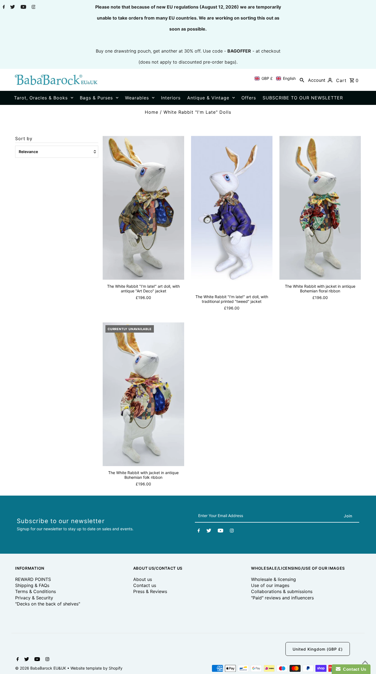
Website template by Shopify (96, 668)
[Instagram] (33, 7)
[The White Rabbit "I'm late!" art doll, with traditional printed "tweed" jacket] (232, 213)
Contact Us (353, 669)
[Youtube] (22, 7)
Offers (248, 97)
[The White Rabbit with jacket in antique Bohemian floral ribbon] (320, 207)
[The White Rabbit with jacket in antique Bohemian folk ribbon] (143, 394)
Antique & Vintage (208, 97)
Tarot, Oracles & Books (41, 97)
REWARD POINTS (33, 579)
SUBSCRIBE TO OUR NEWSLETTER (303, 97)
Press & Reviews (150, 591)
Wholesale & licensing (273, 579)
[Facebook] (3, 7)
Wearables (137, 97)
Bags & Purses (96, 97)
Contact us (144, 585)
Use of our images (270, 585)
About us (142, 579)
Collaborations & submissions (281, 591)
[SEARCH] (302, 80)
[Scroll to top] (364, 662)
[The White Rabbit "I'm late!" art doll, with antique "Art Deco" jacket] (143, 207)
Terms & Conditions (35, 591)
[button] (275, 78)
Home (151, 112)
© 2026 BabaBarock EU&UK (41, 668)
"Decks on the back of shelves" (47, 604)
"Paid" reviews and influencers (282, 597)
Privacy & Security (34, 597)
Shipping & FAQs (32, 585)
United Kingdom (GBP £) (318, 649)
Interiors (171, 97)
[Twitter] (12, 7)
